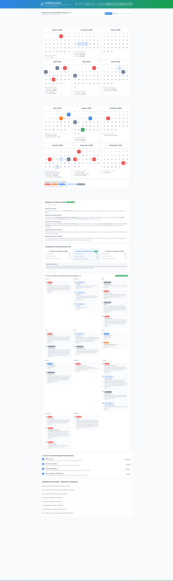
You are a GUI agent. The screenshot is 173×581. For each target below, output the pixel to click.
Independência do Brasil (108, 135)
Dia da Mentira (48, 89)
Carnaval (76, 53)
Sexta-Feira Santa (49, 90)
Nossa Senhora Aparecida (51, 172)
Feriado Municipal (49, 135)
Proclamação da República (80, 174)
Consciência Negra (78, 175)
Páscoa (47, 92)
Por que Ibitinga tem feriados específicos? (52, 505)
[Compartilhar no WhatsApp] (121, 13)
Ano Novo (47, 57)
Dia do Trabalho (78, 92)
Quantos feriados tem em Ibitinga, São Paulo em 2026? (56, 486)
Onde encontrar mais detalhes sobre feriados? (54, 509)
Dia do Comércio (49, 175)
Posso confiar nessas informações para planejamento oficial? (57, 513)
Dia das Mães (77, 94)
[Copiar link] (130, 13)
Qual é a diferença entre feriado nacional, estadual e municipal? (58, 490)
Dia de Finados (77, 172)
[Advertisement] (87, 23)
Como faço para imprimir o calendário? (52, 501)
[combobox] (89, 4)
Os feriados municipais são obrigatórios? (52, 497)
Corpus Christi (106, 89)
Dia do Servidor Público (50, 177)
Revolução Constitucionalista (51, 137)
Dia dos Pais (77, 140)
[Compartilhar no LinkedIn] (128, 13)
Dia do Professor (49, 174)
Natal (105, 172)
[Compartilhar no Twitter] (126, 13)
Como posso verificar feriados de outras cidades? (54, 493)
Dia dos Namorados (108, 90)
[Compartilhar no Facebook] (123, 13)
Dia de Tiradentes (49, 93)
